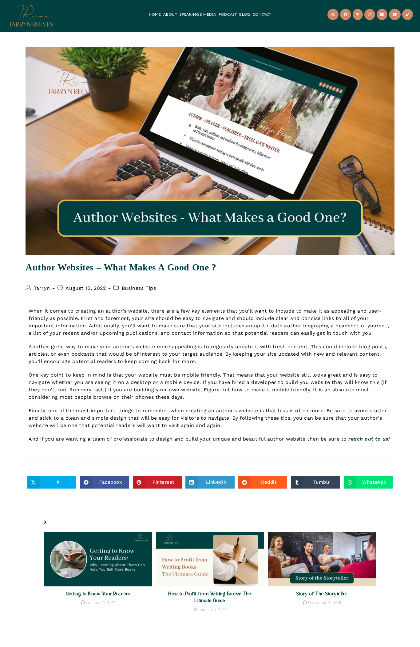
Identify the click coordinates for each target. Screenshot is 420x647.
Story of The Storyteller (322, 593)
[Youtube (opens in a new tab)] (395, 14)
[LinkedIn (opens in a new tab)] (382, 14)
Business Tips (139, 288)
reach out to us (368, 439)
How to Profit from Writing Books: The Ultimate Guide (210, 597)
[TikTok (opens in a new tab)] (407, 14)
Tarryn (42, 288)
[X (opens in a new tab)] (333, 14)
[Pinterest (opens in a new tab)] (358, 14)
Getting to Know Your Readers (98, 593)
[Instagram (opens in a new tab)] (369, 14)
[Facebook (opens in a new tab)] (345, 14)
